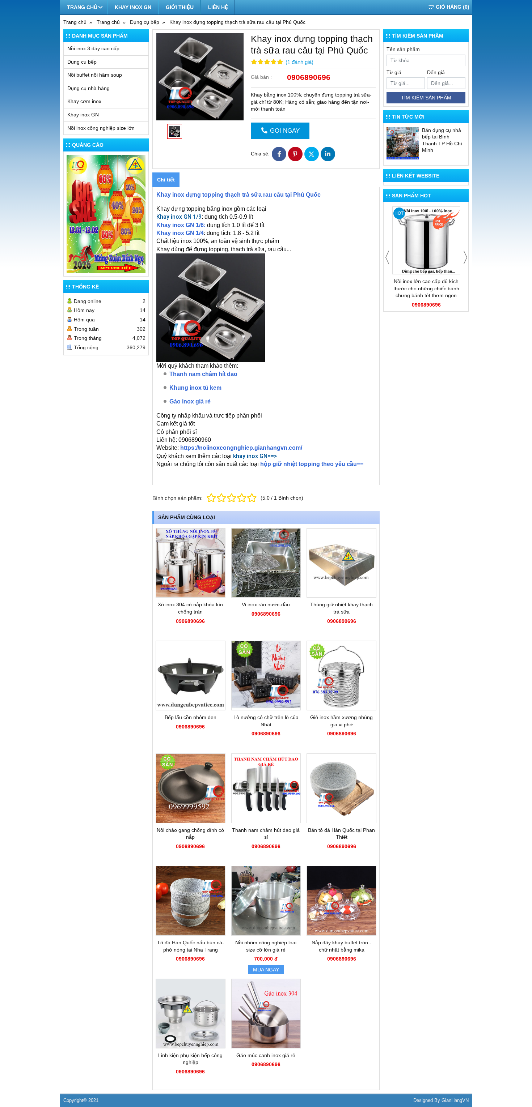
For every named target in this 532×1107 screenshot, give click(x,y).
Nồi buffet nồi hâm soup (94, 75)
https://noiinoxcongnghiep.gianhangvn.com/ (241, 448)
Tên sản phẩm (403, 49)
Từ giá (394, 72)
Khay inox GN (133, 7)
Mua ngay (266, 970)
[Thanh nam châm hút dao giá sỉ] (266, 788)
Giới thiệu (180, 7)
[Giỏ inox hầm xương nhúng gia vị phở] (341, 675)
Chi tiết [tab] (166, 180)
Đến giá (436, 72)
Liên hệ (218, 7)
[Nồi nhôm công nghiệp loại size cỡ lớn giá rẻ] (266, 900)
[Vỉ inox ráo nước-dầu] (266, 563)
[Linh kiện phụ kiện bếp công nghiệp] (190, 1013)
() (452, 7)
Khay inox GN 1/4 (180, 233)
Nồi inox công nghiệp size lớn (101, 128)
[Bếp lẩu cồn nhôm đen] (190, 675)
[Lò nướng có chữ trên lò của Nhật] (266, 675)
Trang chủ (82, 7)
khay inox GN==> (255, 456)
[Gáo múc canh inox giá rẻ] (266, 1013)
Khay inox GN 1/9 (179, 216)
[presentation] (387, 257)
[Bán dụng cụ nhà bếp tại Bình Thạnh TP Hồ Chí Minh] (403, 143)
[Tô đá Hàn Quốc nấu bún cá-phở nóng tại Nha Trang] (190, 900)
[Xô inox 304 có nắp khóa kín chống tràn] (190, 563)
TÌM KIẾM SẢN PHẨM (426, 98)
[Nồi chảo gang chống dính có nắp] (190, 788)
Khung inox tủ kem (195, 388)
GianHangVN (455, 1100)
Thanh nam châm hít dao (203, 374)
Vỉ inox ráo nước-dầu (266, 604)
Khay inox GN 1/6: (181, 225)
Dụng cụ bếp (82, 62)
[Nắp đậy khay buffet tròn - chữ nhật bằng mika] (341, 900)
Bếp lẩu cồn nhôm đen (190, 717)
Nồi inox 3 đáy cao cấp (93, 48)
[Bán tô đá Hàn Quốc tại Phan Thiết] (341, 788)
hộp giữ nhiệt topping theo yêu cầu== (311, 464)
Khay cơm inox (84, 101)
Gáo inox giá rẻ (190, 401)
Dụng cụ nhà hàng (88, 88)
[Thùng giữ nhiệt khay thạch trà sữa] (341, 563)
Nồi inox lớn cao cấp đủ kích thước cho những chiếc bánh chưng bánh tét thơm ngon (426, 288)
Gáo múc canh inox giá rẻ (265, 1055)
